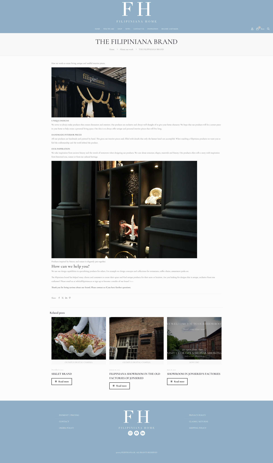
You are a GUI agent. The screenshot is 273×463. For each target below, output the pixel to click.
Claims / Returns (198, 421)
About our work (126, 49)
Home (111, 49)
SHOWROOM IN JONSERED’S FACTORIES (193, 374)
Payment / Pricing (69, 415)
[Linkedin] (143, 433)
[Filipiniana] (136, 12)
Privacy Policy (197, 415)
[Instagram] (130, 433)
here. (132, 281)
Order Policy (66, 428)
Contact (64, 421)
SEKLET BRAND (61, 374)
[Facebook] (136, 433)
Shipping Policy (197, 428)
